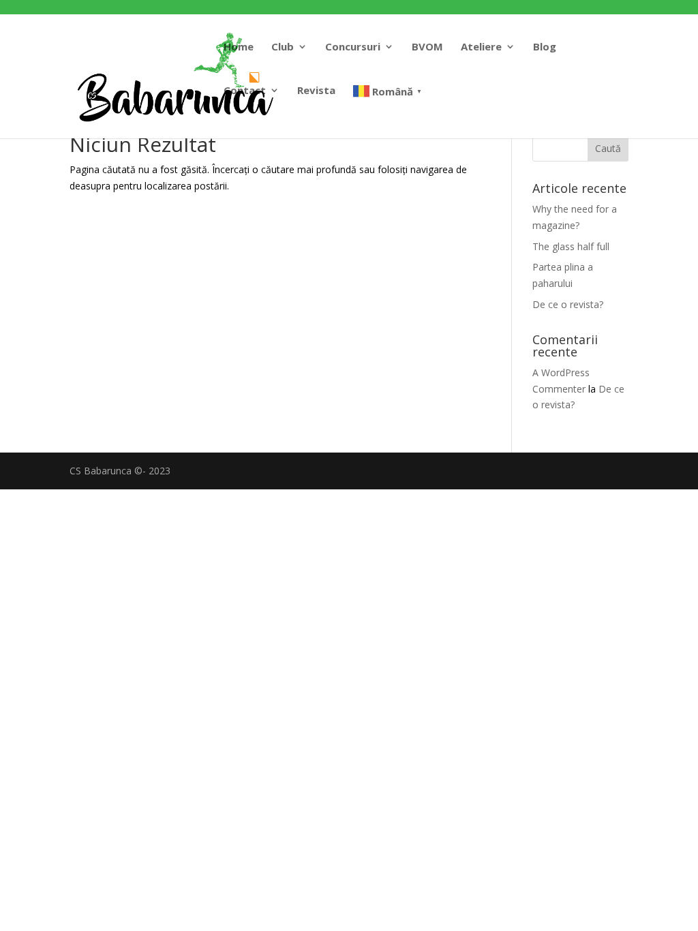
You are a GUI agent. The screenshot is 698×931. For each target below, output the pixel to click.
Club (282, 47)
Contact (245, 91)
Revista (316, 91)
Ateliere (481, 47)
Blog (544, 47)
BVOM (427, 47)
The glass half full (570, 246)
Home (239, 47)
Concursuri (352, 47)
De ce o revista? (567, 304)
